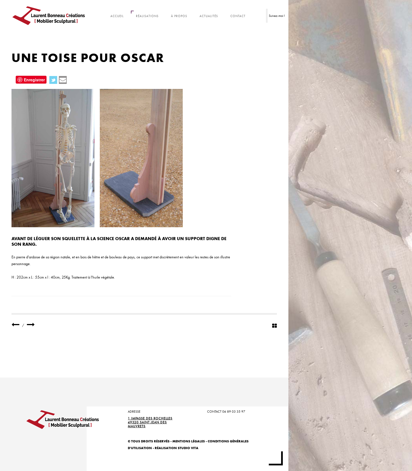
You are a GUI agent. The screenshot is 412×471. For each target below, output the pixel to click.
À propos (179, 16)
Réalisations (147, 16)
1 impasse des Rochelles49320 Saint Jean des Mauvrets (150, 422)
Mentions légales (188, 441)
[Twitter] (53, 80)
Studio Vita (188, 448)
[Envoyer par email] (63, 80)
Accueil (117, 16)
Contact (238, 16)
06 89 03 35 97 (233, 411)
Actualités (209, 16)
